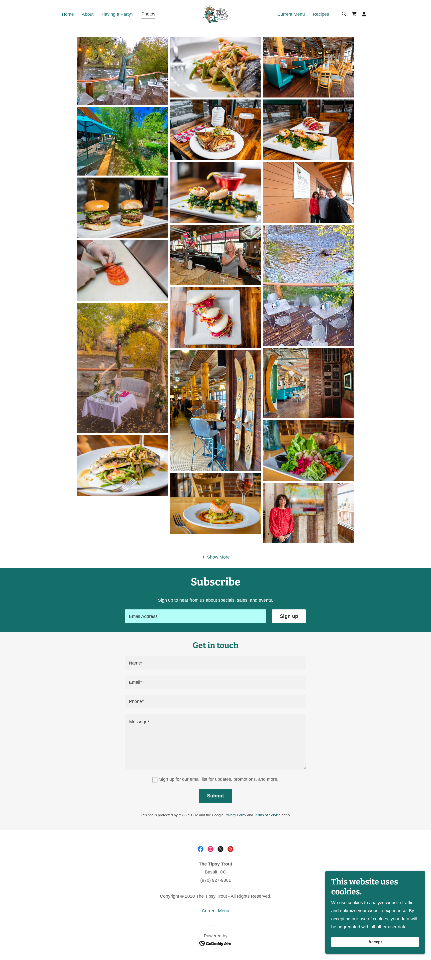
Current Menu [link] (291, 14)
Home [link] (68, 14)
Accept (375, 942)
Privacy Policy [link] (235, 815)
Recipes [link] (321, 14)
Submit (215, 795)
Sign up (289, 616)
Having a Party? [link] (117, 14)
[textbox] (195, 616)
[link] (215, 13)
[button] (364, 14)
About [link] (88, 14)
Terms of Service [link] (267, 815)
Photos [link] (148, 13)
